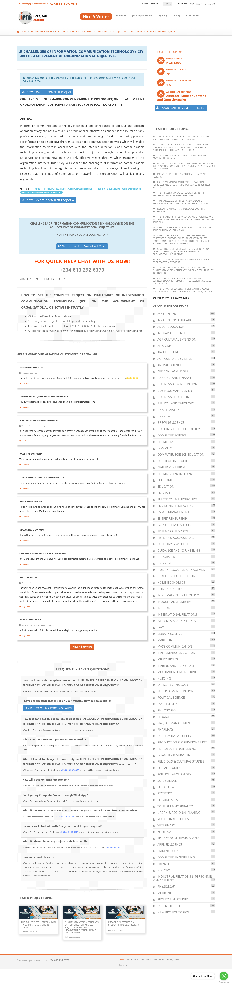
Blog (164, 15)
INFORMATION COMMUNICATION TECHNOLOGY (41, 192)
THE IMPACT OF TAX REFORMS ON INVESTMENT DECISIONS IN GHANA (179, 157)
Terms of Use (159, 959)
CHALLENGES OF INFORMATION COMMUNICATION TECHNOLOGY (64, 189)
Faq (177, 15)
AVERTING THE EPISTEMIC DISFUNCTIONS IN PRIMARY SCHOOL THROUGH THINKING (182, 229)
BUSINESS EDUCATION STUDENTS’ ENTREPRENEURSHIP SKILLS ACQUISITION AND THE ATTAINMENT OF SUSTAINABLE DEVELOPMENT (184, 166)
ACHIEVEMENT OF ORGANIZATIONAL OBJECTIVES (119, 189)
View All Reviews (82, 646)
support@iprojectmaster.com (34, 3)
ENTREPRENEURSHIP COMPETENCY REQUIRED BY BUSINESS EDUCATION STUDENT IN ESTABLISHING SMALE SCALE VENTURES (182, 281)
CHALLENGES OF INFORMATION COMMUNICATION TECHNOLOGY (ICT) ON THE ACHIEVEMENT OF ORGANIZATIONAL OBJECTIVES (116, 31)
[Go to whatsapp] (224, 976)
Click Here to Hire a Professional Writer (83, 246)
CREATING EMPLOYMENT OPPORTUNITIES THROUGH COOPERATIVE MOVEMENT (182, 261)
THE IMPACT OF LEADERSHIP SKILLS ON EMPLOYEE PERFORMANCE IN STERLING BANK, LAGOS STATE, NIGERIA (182, 290)
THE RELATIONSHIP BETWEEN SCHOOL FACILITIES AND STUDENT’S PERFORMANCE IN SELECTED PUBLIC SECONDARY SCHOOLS (183, 219)
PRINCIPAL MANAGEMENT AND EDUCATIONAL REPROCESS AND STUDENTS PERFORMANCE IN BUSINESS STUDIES (181, 184)
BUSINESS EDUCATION (41, 31)
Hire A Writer (145, 959)
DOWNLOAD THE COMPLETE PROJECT (47, 92)
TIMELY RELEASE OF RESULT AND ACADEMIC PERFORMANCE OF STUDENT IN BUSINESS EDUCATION (180, 202)
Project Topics (143, 15)
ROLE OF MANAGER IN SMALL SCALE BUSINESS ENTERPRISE (179, 210)
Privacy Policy (173, 959)
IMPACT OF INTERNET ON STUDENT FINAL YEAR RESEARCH (179, 175)
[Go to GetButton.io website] (223, 982)
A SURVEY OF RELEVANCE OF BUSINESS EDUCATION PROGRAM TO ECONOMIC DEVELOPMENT (181, 138)
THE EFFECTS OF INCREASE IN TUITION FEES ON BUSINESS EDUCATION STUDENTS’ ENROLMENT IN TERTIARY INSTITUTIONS (183, 270)
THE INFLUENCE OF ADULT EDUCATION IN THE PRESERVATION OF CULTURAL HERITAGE (178, 194)
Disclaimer (123, 965)
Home (122, 15)
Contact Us (192, 15)
